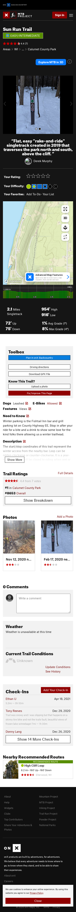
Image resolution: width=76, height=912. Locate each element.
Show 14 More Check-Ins (38, 739)
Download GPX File (39, 374)
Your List (48, 194)
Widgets (8, 808)
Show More (14, 459)
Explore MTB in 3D (50, 62)
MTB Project (46, 802)
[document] (38, 896)
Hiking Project (47, 808)
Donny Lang (14, 731)
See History (52, 671)
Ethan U (11, 698)
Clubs (7, 813)
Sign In (59, 15)
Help (6, 802)
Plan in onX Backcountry (39, 357)
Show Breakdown (38, 500)
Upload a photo (39, 386)
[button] (7, 105)
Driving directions (39, 367)
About (7, 796)
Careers (8, 881)
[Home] (19, 15)
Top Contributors (13, 819)
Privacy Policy (36, 893)
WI (16, 49)
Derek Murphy (43, 161)
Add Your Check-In (55, 690)
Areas (6, 49)
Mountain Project (48, 796)
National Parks (47, 825)
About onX (10, 875)
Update (57, 667)
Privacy (56, 907)
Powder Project (47, 819)
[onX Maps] (12, 851)
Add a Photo (65, 516)
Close (38, 900)
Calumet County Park (42, 49)
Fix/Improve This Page (39, 393)
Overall (21, 493)
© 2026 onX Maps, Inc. (28, 907)
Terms (46, 907)
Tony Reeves (14, 710)
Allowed (52, 403)
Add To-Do (33, 194)
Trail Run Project (48, 813)
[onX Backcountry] (15, 5)
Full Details (65, 473)
